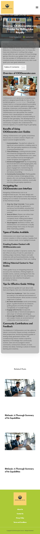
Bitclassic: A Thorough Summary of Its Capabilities (19, 417)
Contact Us (20, 514)
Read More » (9, 420)
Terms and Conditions (20, 522)
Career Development (15, 37)
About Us (20, 509)
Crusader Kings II (20, 102)
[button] (37, 7)
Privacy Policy (20, 518)
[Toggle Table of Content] (22, 67)
